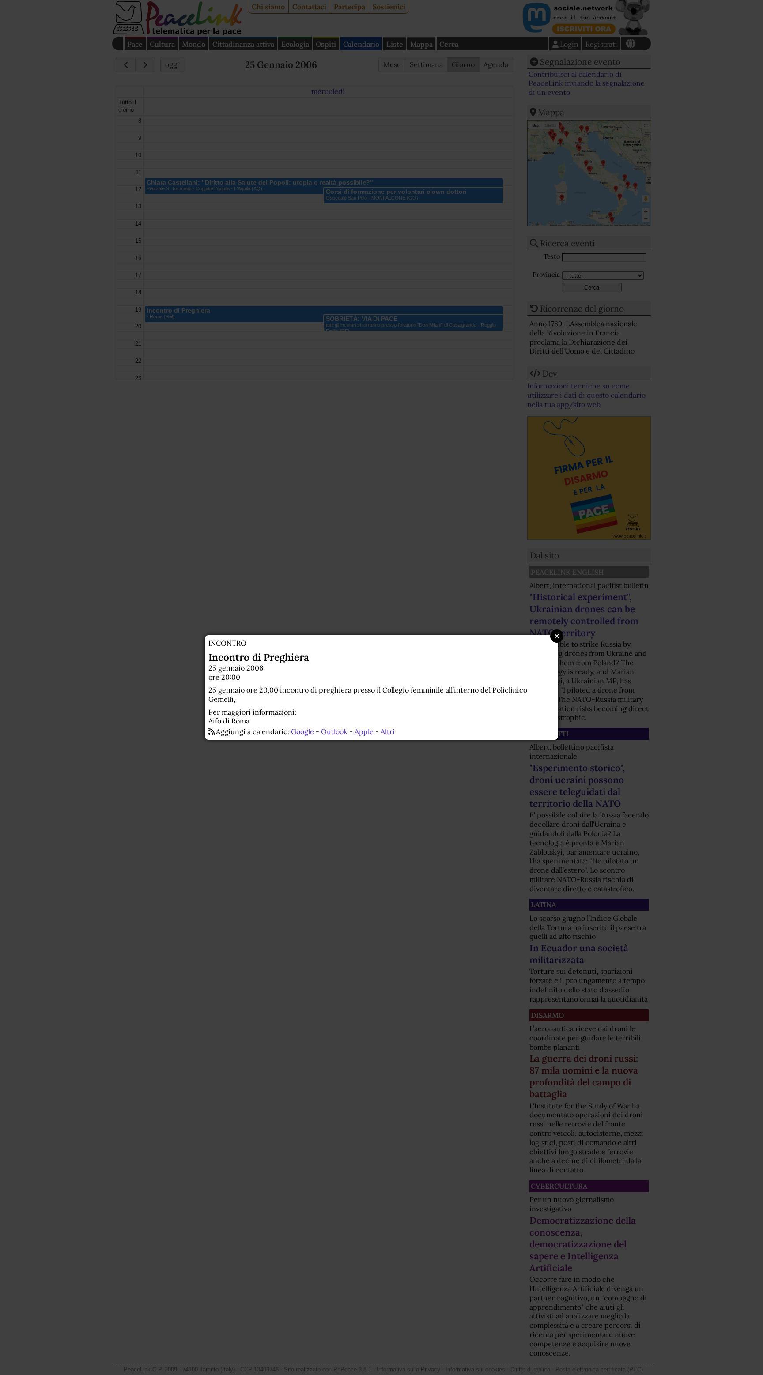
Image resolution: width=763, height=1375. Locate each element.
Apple (364, 731)
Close (556, 636)
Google (302, 731)
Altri (388, 731)
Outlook (334, 731)
